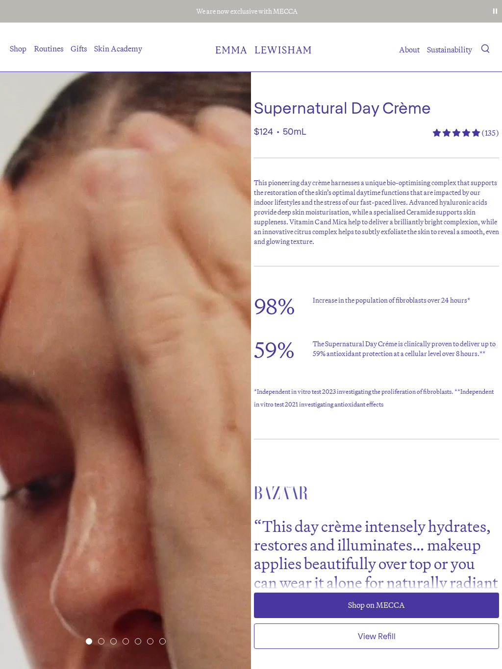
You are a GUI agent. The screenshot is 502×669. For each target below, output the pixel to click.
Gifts (79, 48)
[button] (485, 50)
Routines (48, 48)
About (409, 49)
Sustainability (449, 49)
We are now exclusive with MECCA (247, 11)
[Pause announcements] (495, 11)
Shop (18, 48)
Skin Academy (118, 48)
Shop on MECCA (376, 605)
